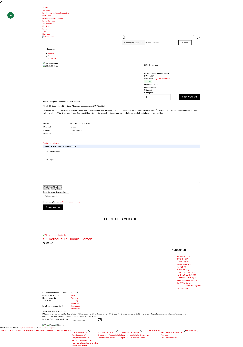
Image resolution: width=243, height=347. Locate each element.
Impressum (75, 306)
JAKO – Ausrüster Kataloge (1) (189, 286)
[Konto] (199, 39)
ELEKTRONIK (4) (183, 270)
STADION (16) (182, 259)
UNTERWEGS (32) (184, 264)
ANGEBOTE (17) (183, 256)
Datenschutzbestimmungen (71, 202)
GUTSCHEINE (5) (184, 283)
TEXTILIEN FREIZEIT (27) (187, 272)
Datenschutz (76, 309)
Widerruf (74, 298)
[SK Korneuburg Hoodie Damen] (56, 235)
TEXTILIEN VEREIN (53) (186, 275)
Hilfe (73, 295)
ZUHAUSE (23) (182, 262)
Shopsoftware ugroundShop (50, 328)
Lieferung (75, 303)
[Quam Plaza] (48, 37)
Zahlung (74, 301)
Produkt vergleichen (51, 143)
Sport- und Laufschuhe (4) (187, 280)
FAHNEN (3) (181, 267)
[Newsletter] (100, 321)
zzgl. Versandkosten (162, 79)
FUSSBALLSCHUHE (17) (186, 278)
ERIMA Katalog (182, 288)
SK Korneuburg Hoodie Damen (67, 239)
